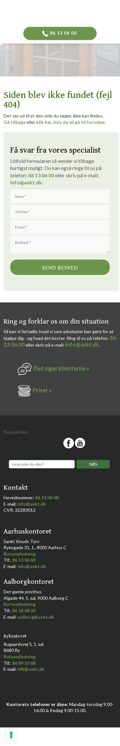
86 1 (34, 175)
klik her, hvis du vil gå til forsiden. (71, 122)
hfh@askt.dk (31, 669)
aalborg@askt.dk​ (36, 617)
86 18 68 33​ (24, 610)
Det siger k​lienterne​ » (61, 368)
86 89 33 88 (24, 663)
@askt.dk (31, 182)
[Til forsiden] (70, 12)
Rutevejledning (20, 554)
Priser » (42, 390)
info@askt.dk (82, 344)
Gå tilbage (15, 122)
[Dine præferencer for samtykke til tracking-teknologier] (11, 735)
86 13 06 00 (47, 497)
